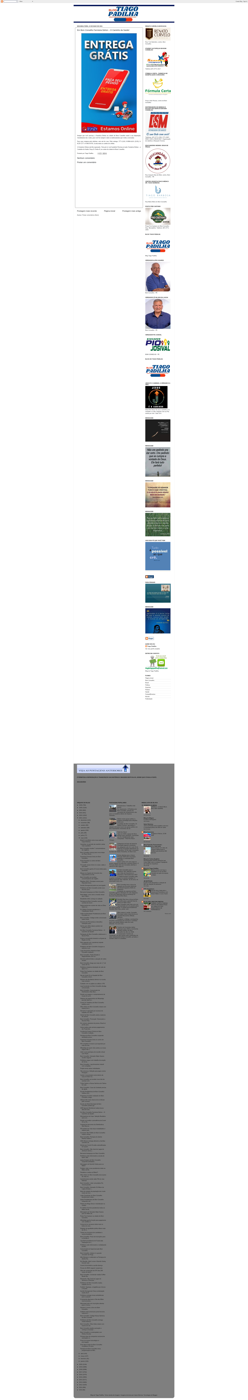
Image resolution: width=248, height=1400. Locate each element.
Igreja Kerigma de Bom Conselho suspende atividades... (90, 1160)
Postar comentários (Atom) (90, 215)
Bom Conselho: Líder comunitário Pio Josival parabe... (91, 1183)
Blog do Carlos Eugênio (151, 859)
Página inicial (109, 211)
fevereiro (84, 1358)
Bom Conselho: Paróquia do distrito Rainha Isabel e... (91, 1137)
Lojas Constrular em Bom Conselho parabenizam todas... (91, 1196)
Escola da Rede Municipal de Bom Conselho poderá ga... (90, 1104)
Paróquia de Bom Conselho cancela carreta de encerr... (91, 902)
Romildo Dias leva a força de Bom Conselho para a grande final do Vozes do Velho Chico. (127, 901)
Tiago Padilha (151, 646)
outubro (83, 825)
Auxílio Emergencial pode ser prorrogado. (93, 885)
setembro (84, 827)
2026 (81, 805)
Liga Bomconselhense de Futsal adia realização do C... (91, 1241)
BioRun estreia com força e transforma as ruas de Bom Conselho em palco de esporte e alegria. (159, 872)
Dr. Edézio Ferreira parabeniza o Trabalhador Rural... (90, 910)
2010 (81, 1390)
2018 (81, 1369)
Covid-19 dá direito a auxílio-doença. (91, 1265)
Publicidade (148, 699)
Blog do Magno (149, 818)
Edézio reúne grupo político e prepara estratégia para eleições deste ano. (127, 820)
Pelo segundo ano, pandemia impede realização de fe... (91, 943)
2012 (81, 1384)
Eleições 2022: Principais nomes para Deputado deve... (91, 882)
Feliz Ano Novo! (122, 832)
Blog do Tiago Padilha (151, 868)
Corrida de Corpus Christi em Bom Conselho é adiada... (90, 1032)
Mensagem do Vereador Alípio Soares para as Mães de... (92, 1212)
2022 (81, 815)
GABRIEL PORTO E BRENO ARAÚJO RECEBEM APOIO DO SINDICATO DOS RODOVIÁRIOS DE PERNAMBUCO (159, 906)
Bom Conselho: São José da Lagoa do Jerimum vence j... (92, 1149)
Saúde (147, 692)
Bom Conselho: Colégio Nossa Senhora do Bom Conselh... (92, 1316)
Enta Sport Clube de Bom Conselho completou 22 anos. (91, 1345)
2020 (81, 1364)
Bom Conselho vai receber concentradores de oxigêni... (89, 877)
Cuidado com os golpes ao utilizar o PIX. (92, 983)
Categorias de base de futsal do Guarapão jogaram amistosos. (127, 844)
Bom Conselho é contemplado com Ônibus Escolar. (91, 1333)
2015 (81, 1377)
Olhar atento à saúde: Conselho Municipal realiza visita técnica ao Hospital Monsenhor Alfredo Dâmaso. (127, 915)
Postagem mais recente (87, 211)
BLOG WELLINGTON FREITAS (153, 901)
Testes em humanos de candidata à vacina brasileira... (91, 1233)
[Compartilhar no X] (102, 153)
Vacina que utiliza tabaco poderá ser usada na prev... (91, 926)
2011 (80, 1387)
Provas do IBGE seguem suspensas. (91, 1268)
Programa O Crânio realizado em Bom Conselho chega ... (92, 1096)
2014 (81, 1379)
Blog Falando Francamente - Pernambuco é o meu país (153, 845)
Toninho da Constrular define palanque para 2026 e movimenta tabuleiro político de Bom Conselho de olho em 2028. (127, 930)
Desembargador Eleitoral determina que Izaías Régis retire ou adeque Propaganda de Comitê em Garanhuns (155, 862)
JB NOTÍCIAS (148, 881)
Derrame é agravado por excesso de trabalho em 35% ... (91, 1011)
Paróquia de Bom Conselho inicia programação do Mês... (90, 1349)
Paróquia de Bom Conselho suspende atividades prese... (92, 1036)
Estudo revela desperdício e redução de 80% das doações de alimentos (155, 883)
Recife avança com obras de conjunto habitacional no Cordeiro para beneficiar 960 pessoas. (159, 850)
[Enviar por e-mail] (98, 153)
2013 (81, 1382)
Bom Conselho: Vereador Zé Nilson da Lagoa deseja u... (92, 1188)
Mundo (147, 696)
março (83, 1356)
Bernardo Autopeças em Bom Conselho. (92, 892)
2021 (81, 818)
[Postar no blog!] (100, 153)
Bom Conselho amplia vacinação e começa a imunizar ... (91, 1328)
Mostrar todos (168, 913)
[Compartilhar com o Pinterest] (106, 153)
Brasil (147, 682)
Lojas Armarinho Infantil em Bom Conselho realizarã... (90, 951)
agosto (83, 830)
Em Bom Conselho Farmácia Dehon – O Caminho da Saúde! (92, 930)
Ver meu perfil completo (152, 649)
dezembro (84, 820)
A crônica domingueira (150, 819)
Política (147, 685)
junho (82, 835)
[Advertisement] (153, 732)
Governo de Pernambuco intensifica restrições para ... (91, 922)
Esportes (148, 687)
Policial (147, 689)
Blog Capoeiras (149, 832)
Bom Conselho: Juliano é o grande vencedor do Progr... (91, 1253)
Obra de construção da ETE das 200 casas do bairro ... (91, 1271)
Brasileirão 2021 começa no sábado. (91, 899)
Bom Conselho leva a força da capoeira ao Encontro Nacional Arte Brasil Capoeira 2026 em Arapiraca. (126, 887)
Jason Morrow (138, 1395)
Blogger (155, 1395)
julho (82, 833)
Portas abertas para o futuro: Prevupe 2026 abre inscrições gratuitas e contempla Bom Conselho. (126, 857)
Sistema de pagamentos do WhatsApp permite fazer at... (92, 999)
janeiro (83, 1361)
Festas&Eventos (150, 694)
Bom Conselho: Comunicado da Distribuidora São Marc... (90, 991)
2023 (81, 813)
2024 (81, 810)
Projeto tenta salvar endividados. (90, 1068)
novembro (84, 822)
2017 (81, 1372)
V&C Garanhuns (149, 889)
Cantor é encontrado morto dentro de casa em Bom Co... (91, 1075)
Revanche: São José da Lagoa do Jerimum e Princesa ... (90, 1279)
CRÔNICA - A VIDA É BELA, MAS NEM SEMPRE (159, 807)
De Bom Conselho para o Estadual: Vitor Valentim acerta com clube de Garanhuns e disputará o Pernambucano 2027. (127, 872)
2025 (81, 807)
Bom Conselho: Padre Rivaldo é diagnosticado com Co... (90, 955)
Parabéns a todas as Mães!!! (89, 1172)
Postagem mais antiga (131, 211)
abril (82, 1353)
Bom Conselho (149, 680)
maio (82, 838)
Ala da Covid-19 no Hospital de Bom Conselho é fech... (91, 976)
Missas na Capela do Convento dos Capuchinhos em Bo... (91, 873)
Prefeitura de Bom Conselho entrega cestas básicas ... (91, 1320)
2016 (81, 1374)
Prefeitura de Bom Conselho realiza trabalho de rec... (91, 1283)
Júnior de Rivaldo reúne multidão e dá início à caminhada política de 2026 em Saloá (156, 826)
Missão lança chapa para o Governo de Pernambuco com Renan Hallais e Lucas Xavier (159, 892)
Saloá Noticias (148, 824)
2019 (81, 1367)
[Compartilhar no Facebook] (104, 153)
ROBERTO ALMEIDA (150, 805)
